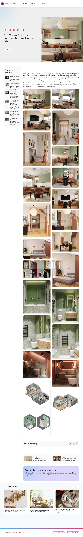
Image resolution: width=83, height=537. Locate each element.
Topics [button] (7, 533)
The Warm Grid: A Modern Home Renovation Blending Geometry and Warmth (14, 105)
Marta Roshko (35, 73)
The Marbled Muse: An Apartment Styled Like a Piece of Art (14, 94)
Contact (43, 3)
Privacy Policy (17, 533)
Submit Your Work (72, 533)
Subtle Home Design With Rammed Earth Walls (14, 113)
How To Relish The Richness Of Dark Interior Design (15, 79)
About (33, 3)
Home (25, 3)
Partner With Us (58, 533)
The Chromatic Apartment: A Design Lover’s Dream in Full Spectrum (14, 86)
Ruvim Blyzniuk (49, 73)
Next (77, 486)
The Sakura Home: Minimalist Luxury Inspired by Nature (15, 121)
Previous (74, 486)
